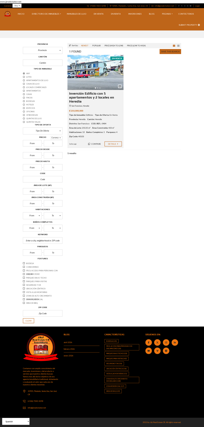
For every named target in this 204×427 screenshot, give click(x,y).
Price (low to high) (136, 45)
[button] (17, 6)
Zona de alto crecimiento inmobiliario (116, 380)
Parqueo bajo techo (116, 353)
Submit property (188, 25)
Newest (84, 45)
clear (28, 320)
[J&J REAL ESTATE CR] (7, 13)
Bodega (111, 341)
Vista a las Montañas (116, 373)
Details (112, 144)
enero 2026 (68, 356)
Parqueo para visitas (116, 358)
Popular (96, 45)
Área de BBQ (113, 391)
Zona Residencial (115, 386)
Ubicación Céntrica (116, 369)
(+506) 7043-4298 (98, 6)
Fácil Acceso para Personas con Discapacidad (119, 347)
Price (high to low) (114, 45)
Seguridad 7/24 (114, 363)
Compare (96, 144)
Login (197, 6)
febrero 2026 (69, 349)
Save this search (170, 51)
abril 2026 (68, 342)
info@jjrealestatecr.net (164, 6)
